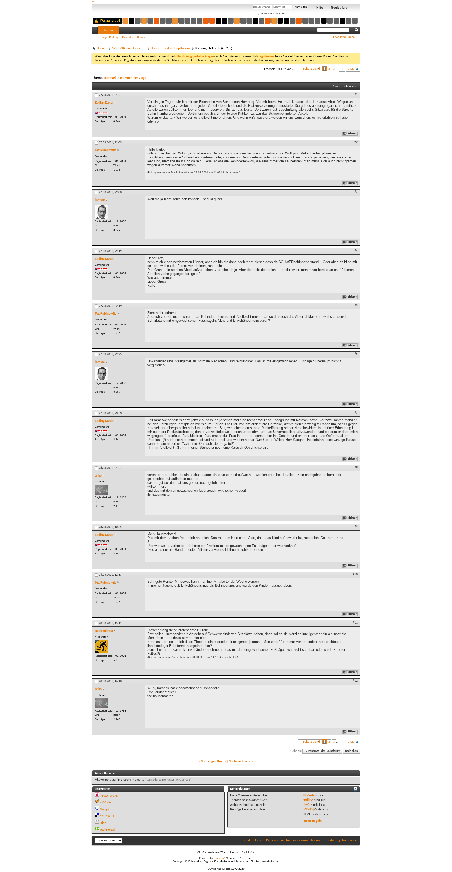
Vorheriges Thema (213, 761)
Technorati (107, 829)
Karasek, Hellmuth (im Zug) (125, 78)
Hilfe (319, 7)
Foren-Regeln (312, 821)
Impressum (300, 840)
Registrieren (340, 7)
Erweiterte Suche (344, 36)
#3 (356, 191)
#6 (356, 354)
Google (105, 809)
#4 (356, 250)
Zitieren (352, 133)
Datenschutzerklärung (325, 840)
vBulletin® (219, 858)
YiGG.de (105, 802)
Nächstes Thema (240, 761)
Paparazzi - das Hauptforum (170, 48)
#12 (355, 680)
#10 (355, 574)
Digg (103, 823)
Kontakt (246, 840)
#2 (356, 142)
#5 (356, 305)
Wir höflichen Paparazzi (128, 48)
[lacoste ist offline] (101, 212)
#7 (356, 412)
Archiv (285, 840)
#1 (356, 94)
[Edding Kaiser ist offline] (101, 113)
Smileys (308, 800)
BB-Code (309, 795)
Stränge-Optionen (343, 86)
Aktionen (141, 37)
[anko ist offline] (101, 490)
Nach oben (351, 751)
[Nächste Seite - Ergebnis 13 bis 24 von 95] (342, 69)
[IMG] (306, 805)
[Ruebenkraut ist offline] (101, 646)
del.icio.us (107, 816)
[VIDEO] (308, 809)
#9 (356, 526)
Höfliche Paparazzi (266, 840)
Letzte (351, 69)
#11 (355, 622)
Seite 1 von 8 (312, 68)
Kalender (127, 37)
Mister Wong (109, 795)
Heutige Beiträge (109, 37)
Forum (108, 30)
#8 (356, 467)
